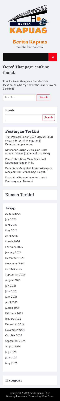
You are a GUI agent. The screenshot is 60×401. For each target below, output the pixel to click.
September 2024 (15, 341)
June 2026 (11, 225)
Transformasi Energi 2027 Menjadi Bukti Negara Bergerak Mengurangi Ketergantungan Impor (29, 140)
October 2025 (13, 269)
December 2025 (14, 258)
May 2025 (11, 297)
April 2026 (11, 236)
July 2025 (10, 285)
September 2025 (15, 274)
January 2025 (13, 319)
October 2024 (13, 335)
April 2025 (11, 302)
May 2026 (11, 230)
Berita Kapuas (30, 42)
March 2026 (12, 241)
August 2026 (13, 214)
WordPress (47, 396)
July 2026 (10, 219)
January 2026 (13, 252)
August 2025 (13, 280)
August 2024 (13, 346)
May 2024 (11, 363)
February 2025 (14, 313)
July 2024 (10, 352)
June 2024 (11, 357)
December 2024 (14, 324)
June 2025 (11, 291)
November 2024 (15, 330)
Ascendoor (21, 396)
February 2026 (14, 247)
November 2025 (15, 263)
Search (9, 110)
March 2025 (12, 308)
